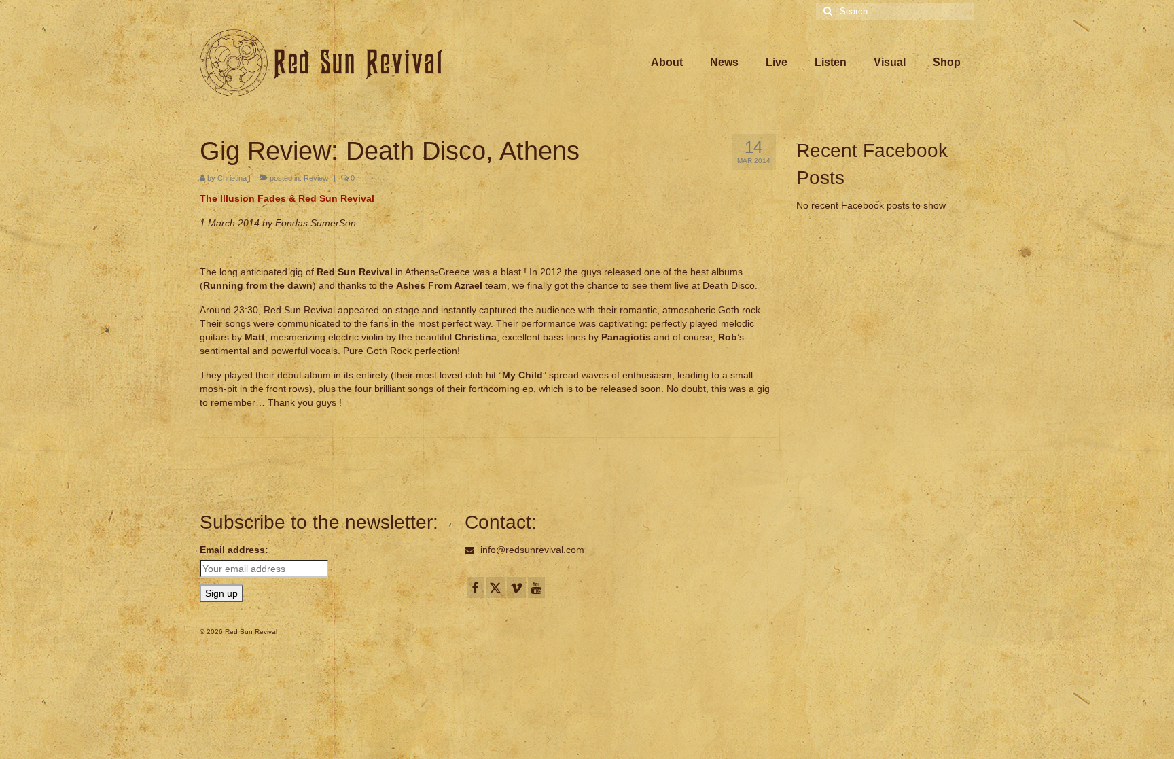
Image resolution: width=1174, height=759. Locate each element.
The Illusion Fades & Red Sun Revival (287, 198)
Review (316, 178)
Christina (232, 178)
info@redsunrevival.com (531, 549)
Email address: (234, 549)
